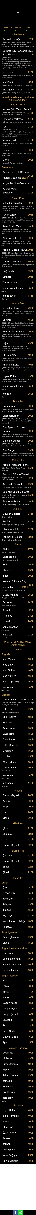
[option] (7, 28)
